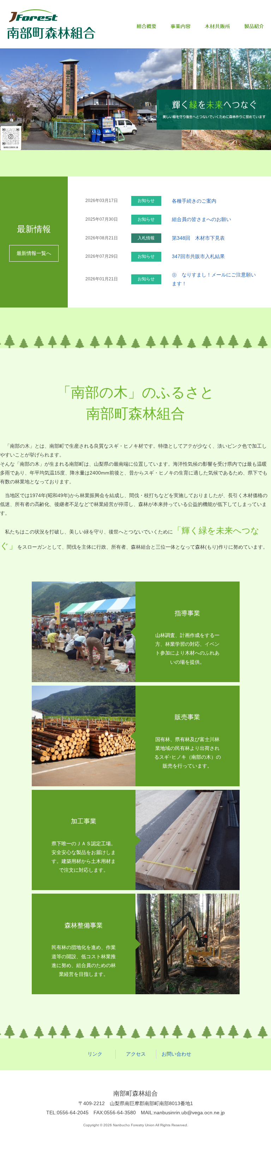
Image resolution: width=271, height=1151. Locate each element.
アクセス (136, 1054)
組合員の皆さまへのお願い (201, 219)
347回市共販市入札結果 (198, 256)
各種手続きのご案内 (194, 201)
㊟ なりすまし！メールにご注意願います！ (214, 279)
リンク (95, 1054)
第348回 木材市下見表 (198, 238)
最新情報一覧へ (34, 253)
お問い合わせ (176, 1054)
